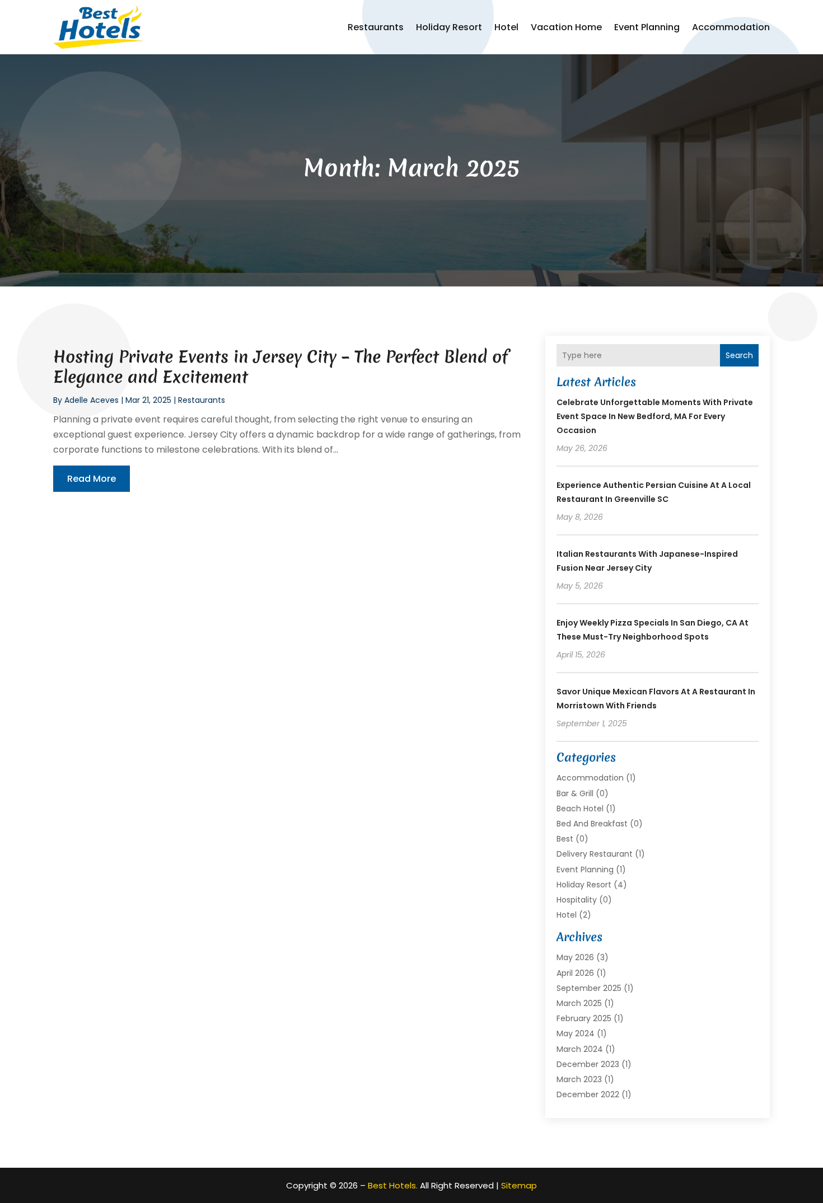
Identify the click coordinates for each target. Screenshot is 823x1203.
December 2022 (588, 1094)
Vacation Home (566, 27)
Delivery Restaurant (595, 853)
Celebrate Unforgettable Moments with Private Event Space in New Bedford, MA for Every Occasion (655, 416)
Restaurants (376, 27)
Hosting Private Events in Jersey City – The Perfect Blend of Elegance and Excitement (280, 366)
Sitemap (519, 1185)
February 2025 (584, 1018)
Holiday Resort (449, 27)
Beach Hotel (580, 808)
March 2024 (580, 1049)
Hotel (506, 27)
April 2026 (575, 973)
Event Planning (647, 27)
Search (739, 355)
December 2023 (588, 1064)
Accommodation (731, 27)
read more (91, 478)
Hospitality (577, 899)
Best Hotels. (393, 1185)
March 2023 (579, 1079)
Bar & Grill (575, 793)
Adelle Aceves (91, 400)
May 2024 (576, 1033)
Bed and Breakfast (592, 823)
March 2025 (579, 1003)
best (565, 838)
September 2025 (589, 988)
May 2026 (575, 957)
